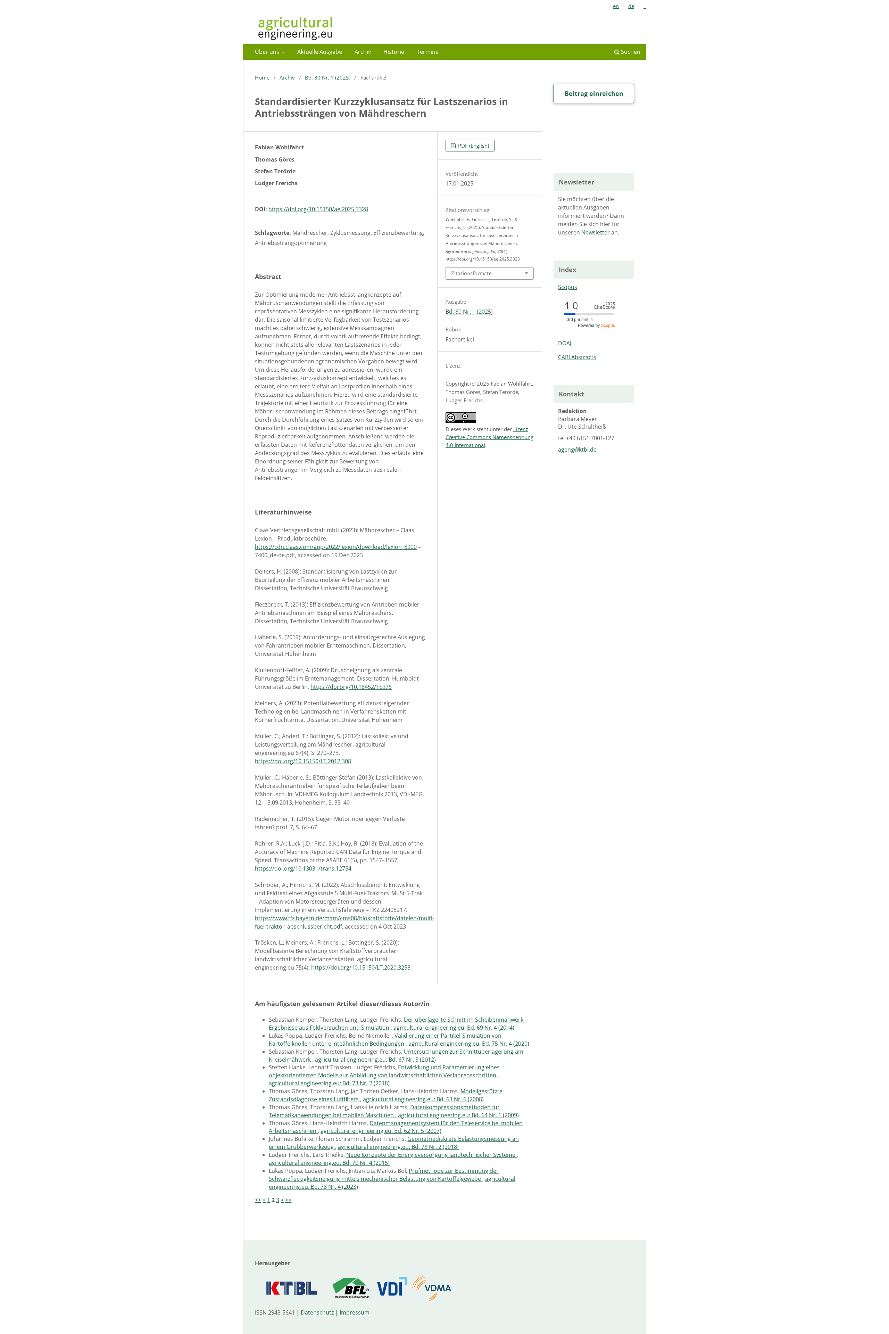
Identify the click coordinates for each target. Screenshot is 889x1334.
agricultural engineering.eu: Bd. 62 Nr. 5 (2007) (381, 1131)
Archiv (363, 52)
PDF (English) (473, 145)
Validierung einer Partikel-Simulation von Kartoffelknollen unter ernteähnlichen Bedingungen (385, 1039)
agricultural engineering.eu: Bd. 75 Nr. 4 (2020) (468, 1043)
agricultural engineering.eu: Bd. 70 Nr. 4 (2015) (329, 1163)
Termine (428, 52)
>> (288, 1200)
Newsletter (595, 232)
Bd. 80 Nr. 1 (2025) (327, 77)
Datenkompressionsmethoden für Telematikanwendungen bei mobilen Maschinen (384, 1111)
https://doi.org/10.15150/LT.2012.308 (303, 761)
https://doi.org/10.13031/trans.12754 (303, 868)
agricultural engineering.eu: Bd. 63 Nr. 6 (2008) (423, 1099)
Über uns (268, 52)
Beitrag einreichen (594, 93)
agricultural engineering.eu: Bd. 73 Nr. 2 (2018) (329, 1083)
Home (262, 77)
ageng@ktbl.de (577, 449)
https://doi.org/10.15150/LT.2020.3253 (360, 967)
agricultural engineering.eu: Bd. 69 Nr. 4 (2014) (453, 1027)
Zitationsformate (471, 273)
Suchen (630, 52)
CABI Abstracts (577, 357)
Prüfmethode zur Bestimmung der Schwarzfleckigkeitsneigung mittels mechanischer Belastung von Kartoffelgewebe (384, 1175)
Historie (393, 52)
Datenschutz (317, 1312)
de (631, 5)
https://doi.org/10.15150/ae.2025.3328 (318, 209)
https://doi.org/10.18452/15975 (351, 687)
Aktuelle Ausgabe (319, 52)
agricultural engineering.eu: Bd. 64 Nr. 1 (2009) (458, 1115)
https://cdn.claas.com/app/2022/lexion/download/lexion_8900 (336, 547)
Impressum (354, 1312)
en (616, 5)
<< (258, 1200)
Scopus (567, 287)
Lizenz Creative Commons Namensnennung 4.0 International (489, 437)
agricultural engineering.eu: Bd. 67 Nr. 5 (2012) (375, 1059)
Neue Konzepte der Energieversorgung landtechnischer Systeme (431, 1155)
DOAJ (564, 343)
